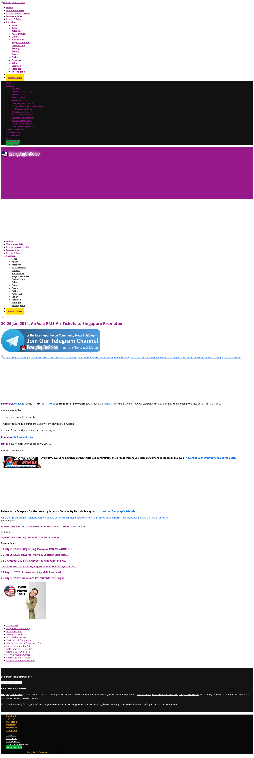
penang (112, 517)
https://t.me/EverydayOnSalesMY (115, 511)
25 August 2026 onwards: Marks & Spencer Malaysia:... (34, 554)
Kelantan (16, 30)
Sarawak (16, 65)
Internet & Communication (23, 118)
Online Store (18, 45)
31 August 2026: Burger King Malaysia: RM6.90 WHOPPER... (37, 549)
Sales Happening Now (15, 129)
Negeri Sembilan (21, 42)
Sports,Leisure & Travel (21, 123)
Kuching (68, 517)
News (8, 138)
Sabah (15, 62)
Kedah (15, 28)
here (175, 704)
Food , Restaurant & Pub (22, 109)
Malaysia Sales (14, 16)
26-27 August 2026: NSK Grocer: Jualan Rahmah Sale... (34, 560)
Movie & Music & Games (22, 121)
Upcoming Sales (13, 135)
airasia (28, 517)
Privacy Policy (13, 741)
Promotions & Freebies (18, 13)
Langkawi (78, 517)
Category (10, 86)
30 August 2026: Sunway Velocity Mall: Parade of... (32, 572)
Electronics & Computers (22, 103)
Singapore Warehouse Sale (56, 704)
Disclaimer (11, 738)
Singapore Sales (34, 704)
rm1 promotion (126, 517)
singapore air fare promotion (151, 517)
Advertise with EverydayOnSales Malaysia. (210, 457)
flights (107, 403)
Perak (15, 54)
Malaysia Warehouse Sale (165, 694)
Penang (16, 51)
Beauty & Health (18, 97)
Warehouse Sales (15, 10)
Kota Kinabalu (40, 517)
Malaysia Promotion (189, 694)
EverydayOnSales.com (11, 694)
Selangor (16, 68)
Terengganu (18, 71)
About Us (11, 735)
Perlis (15, 57)
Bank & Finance (18, 94)
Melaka (16, 36)
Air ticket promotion (13, 517)
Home (9, 7)
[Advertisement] (80, 179)
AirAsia (17, 403)
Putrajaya (17, 60)
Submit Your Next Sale (17, 744)
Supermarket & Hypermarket (24, 126)
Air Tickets (48, 403)
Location (11, 22)
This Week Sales (13, 132)
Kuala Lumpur (19, 33)
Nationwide (18, 39)
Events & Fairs (13, 19)
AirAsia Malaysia (23, 437)
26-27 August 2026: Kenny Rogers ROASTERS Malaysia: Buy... (38, 566)
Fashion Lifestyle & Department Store (28, 106)
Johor (14, 25)
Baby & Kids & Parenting (22, 91)
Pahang (16, 48)
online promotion (98, 517)
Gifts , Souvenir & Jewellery (23, 112)
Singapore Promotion (82, 704)
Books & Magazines (20, 100)
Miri (86, 517)
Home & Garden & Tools (22, 115)
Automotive (17, 88)
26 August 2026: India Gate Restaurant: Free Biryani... (34, 578)
